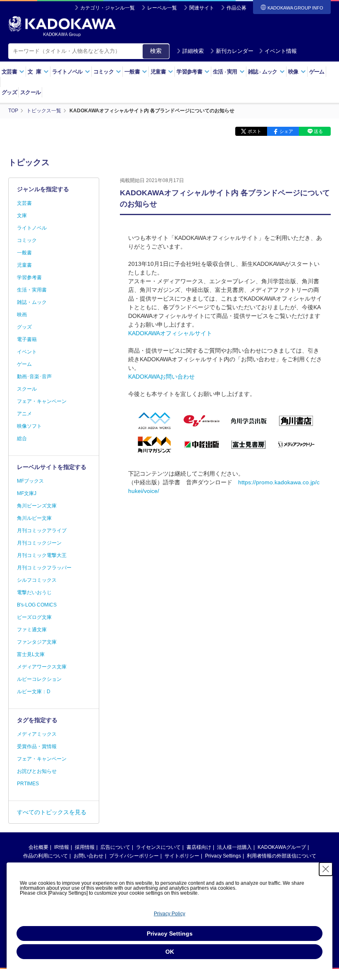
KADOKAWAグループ (282, 847)
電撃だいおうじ (34, 592)
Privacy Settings (223, 855)
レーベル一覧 (162, 8)
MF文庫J (26, 493)
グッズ (9, 92)
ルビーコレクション (39, 679)
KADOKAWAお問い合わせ (161, 376)
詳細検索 (193, 51)
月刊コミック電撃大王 (42, 555)
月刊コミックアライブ (42, 530)
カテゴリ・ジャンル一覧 (107, 8)
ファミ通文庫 (32, 630)
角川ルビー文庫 (34, 518)
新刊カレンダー (234, 51)
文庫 (22, 215)
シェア (286, 131)
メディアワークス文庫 (42, 667)
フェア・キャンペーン (42, 401)
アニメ (24, 414)
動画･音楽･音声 (34, 376)
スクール (30, 92)
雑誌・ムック (32, 302)
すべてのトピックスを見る (51, 812)
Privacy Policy (169, 914)
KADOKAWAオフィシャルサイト (170, 333)
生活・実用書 (32, 290)
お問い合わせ (88, 856)
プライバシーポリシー (134, 856)
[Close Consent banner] (325, 869)
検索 (156, 50)
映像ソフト (29, 426)
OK (169, 951)
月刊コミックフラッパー (44, 568)
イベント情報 (281, 51)
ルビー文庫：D (33, 691)
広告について (115, 847)
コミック (27, 240)
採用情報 (85, 847)
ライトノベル (32, 228)
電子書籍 (27, 339)
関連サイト (201, 8)
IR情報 (61, 847)
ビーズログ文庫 (34, 617)
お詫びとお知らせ (37, 771)
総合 (22, 438)
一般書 (24, 253)
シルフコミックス (37, 580)
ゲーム (317, 72)
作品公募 (236, 8)
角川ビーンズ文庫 (37, 506)
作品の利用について (45, 856)
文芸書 (24, 203)
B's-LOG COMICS (37, 605)
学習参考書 (29, 277)
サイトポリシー (182, 856)
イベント (27, 352)
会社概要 (38, 847)
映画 (22, 314)
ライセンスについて (158, 847)
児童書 (24, 265)
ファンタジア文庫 (37, 642)
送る (318, 131)
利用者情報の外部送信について (281, 856)
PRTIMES (28, 784)
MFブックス (30, 481)
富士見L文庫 (31, 654)
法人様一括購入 (234, 847)
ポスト (254, 131)
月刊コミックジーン (39, 543)
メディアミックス (37, 734)
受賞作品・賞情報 (37, 746)
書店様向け (198, 847)
